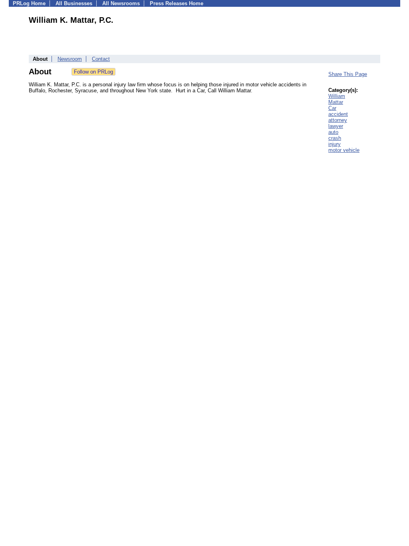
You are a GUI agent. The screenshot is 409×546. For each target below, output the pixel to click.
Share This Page (347, 74)
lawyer (335, 126)
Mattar (335, 102)
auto (333, 132)
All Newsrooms (121, 3)
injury (334, 144)
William (336, 96)
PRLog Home (29, 3)
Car (332, 108)
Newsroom (70, 59)
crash (334, 138)
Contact (101, 59)
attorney (337, 120)
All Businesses (74, 3)
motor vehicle (343, 150)
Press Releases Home (176, 3)
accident (338, 114)
